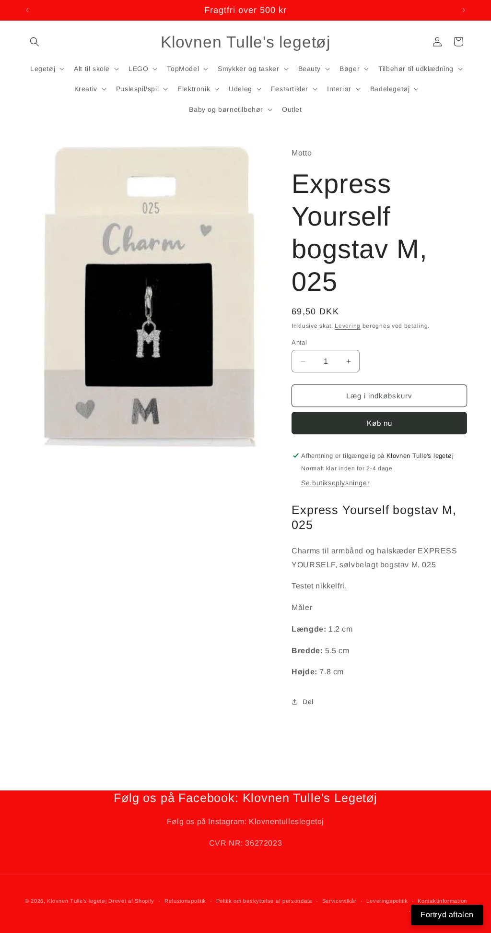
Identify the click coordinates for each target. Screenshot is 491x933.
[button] (34, 41)
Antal (299, 342)
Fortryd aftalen (447, 914)
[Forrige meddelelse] (27, 10)
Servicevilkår (339, 901)
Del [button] (308, 702)
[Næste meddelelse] (463, 10)
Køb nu (379, 423)
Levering (348, 326)
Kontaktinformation (442, 901)
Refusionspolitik (185, 901)
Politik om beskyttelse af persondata (264, 901)
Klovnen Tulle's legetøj (76, 901)
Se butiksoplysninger (335, 483)
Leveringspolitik (387, 901)
